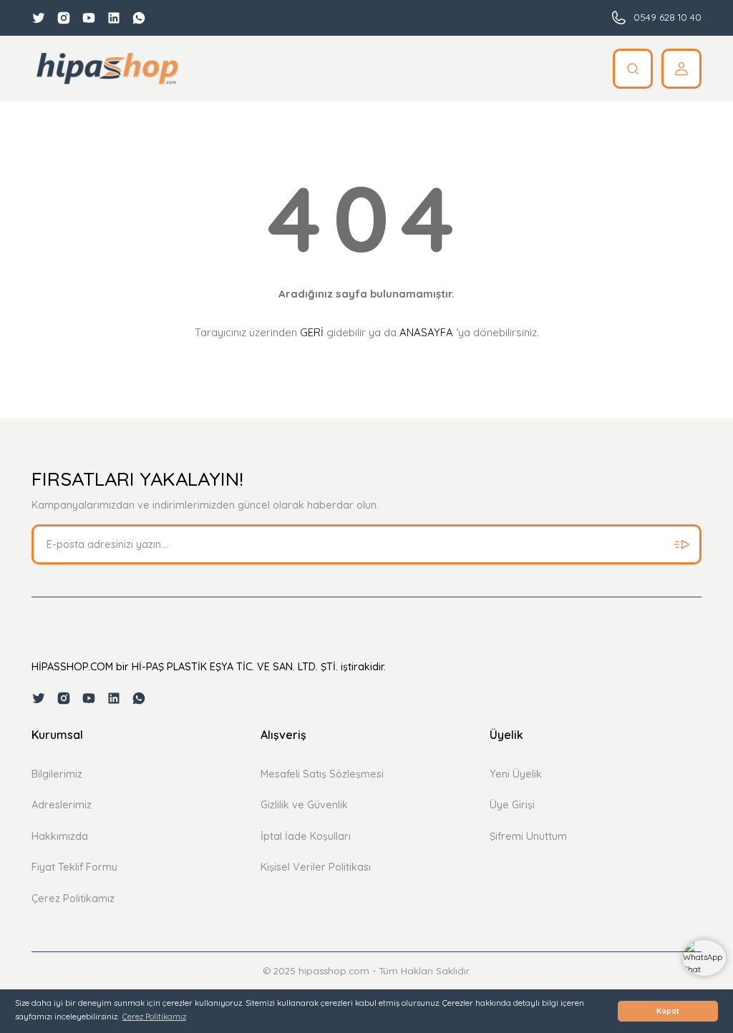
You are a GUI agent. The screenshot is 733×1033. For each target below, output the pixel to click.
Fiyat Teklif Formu (74, 867)
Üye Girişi (512, 804)
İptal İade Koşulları (306, 836)
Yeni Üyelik (516, 774)
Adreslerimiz (61, 804)
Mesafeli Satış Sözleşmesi (322, 774)
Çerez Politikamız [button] (154, 1017)
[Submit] (681, 544)
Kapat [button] (667, 1011)
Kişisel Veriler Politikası (316, 867)
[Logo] (107, 68)
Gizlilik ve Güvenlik (304, 804)
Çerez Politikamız (73, 898)
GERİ (312, 332)
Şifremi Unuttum (528, 836)
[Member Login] (681, 69)
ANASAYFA (426, 332)
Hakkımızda (59, 836)
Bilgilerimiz (56, 774)
